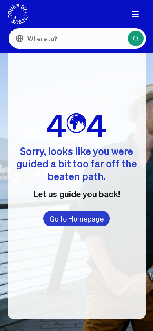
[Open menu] (135, 14)
